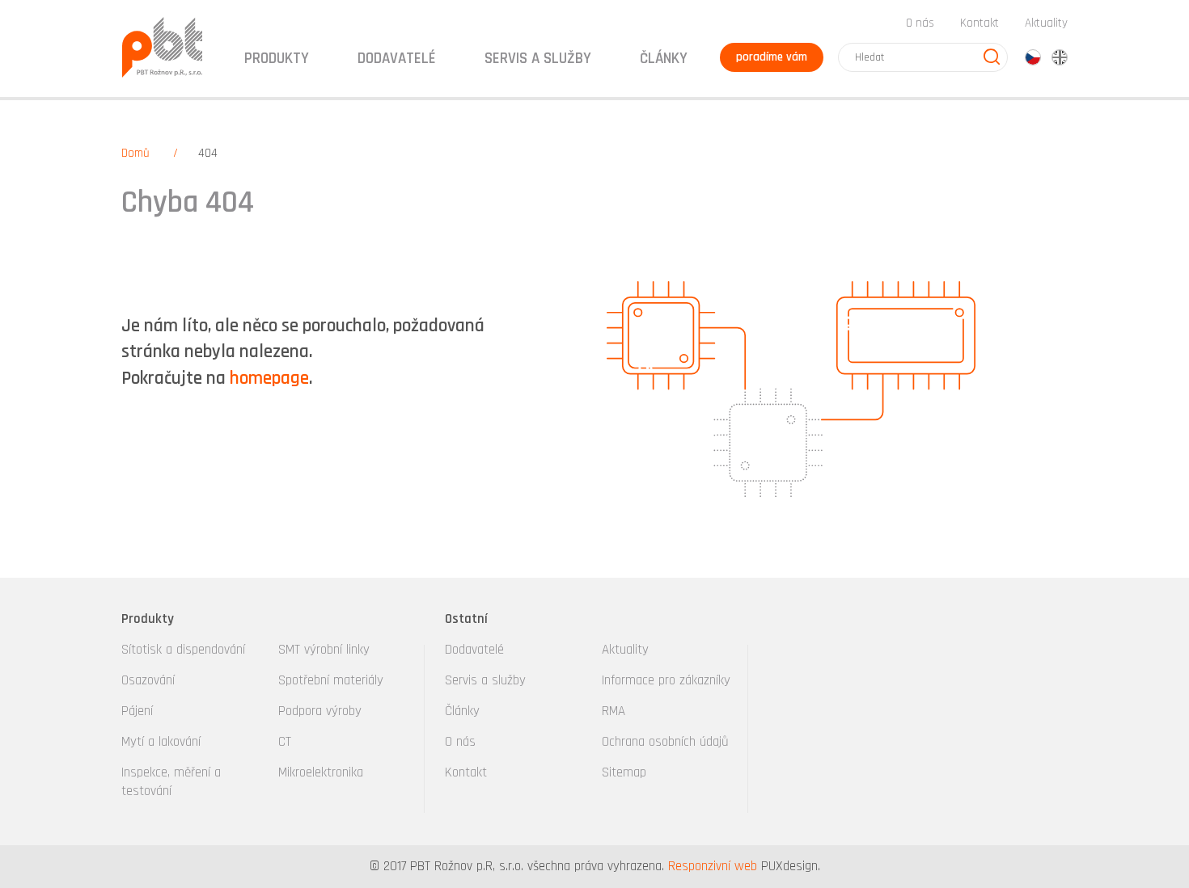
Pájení (137, 711)
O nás (920, 23)
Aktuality (1046, 23)
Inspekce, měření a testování (171, 782)
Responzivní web (712, 866)
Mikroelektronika (320, 772)
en (1059, 57)
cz (1033, 57)
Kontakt (979, 23)
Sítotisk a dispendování (183, 650)
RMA (613, 711)
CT (284, 742)
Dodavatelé (474, 650)
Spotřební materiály (330, 680)
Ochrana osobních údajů (665, 742)
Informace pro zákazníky (666, 680)
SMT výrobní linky (324, 650)
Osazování (148, 680)
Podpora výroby (320, 711)
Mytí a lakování (161, 742)
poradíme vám (771, 57)
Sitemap (624, 772)
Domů (135, 153)
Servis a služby (485, 680)
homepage (269, 378)
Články (664, 58)
